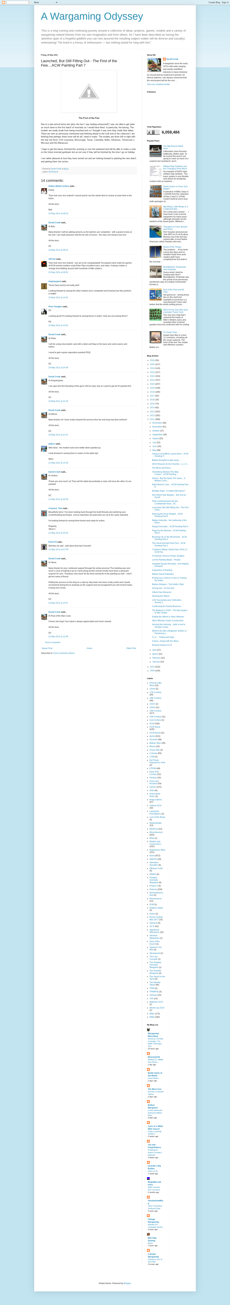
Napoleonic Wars (157, 850)
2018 (152, 392)
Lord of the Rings (157, 817)
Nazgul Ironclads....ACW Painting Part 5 (170, 526)
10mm (152, 689)
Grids (152, 790)
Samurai (153, 923)
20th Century (155, 716)
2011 (152, 419)
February (156, 658)
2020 (152, 384)
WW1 (152, 1014)
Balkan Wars (155, 743)
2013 (152, 411)
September (157, 434)
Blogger (127, 1283)
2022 (152, 376)
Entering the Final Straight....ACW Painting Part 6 (167, 515)
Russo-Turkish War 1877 (156, 918)
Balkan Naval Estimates (163, 574)
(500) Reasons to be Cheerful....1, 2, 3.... (170, 464)
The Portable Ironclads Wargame (155, 965)
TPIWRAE (154, 992)
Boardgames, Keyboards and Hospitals (174, 268)
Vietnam (153, 995)
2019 (152, 388)
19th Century (155, 711)
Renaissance (156, 898)
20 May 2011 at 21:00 (58, 401)
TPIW (152, 988)
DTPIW (153, 768)
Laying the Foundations (155, 812)
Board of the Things (172, 247)
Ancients (153, 739)
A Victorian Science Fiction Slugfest (168, 556)
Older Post (131, 648)
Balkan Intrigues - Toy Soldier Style (168, 584)
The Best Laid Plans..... (162, 468)
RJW (152, 904)
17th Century (155, 692)
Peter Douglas (55, 306)
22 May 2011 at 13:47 (58, 603)
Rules (152, 914)
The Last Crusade (153, 957)
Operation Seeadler (154, 863)
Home (89, 648)
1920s (152, 704)
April (154, 650)
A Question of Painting (162, 570)
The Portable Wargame (155, 972)
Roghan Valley (156, 908)
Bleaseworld (154, 1057)
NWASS (153, 859)
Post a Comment (52, 642)
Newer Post (47, 648)
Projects (153, 889)
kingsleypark (54, 281)
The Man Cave (154, 1089)
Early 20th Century (154, 773)
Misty (152, 838)
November (157, 427)
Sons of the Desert (155, 942)
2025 (152, 364)
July (154, 442)
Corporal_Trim (55, 508)
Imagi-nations (156, 799)
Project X (154, 886)
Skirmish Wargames (154, 936)
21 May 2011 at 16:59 (58, 499)
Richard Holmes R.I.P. (162, 645)
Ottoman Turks (156, 868)
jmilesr (51, 444)
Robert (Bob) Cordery (58, 186)
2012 (152, 415)
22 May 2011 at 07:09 (58, 549)
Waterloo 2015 (156, 1002)
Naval (152, 855)
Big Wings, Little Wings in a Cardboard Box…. (175, 207)
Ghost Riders (153, 1078)
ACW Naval (53, 172)
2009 (152, 670)
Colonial (153, 753)
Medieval (154, 829)
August (155, 438)
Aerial (152, 736)
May (154, 450)
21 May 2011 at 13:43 (58, 463)
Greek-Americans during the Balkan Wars (155, 1112)
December (157, 423)
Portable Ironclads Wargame (154, 880)
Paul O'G (52, 542)
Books (150, 1243)
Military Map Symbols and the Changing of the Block (175, 167)
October (156, 431)
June (154, 446)
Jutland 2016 (155, 805)
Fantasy (153, 777)
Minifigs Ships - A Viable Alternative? (168, 491)
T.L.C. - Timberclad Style (163, 637)
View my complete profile (158, 84)
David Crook (54, 222)
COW (152, 756)
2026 (152, 360)
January (156, 662)
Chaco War (155, 750)
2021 (152, 380)
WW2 (152, 1017)
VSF (151, 998)
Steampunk (155, 953)
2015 (152, 404)
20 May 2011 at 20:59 (58, 367)
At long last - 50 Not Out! (163, 588)
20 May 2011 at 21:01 (58, 435)
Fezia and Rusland (154, 782)
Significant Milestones (154, 931)
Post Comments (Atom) (63, 653)
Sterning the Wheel (161, 596)
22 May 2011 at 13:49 (58, 636)
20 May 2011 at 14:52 (58, 325)
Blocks (153, 746)
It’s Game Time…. (171, 332)
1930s (152, 707)
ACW (152, 723)
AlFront (52, 259)
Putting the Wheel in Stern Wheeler (168, 617)
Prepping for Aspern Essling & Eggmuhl (155, 1152)
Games (153, 787)
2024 (152, 368)
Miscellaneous (156, 832)
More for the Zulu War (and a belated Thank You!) (175, 311)
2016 (152, 399)
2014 (152, 407)
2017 (152, 396)
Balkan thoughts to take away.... (166, 460)
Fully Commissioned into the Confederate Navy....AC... (165, 502)
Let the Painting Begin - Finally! (166, 560)
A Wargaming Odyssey (92, 16)
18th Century (155, 698)
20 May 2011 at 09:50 (58, 272)
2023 (152, 372)
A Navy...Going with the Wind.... (166, 641)
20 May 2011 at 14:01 (58, 297)
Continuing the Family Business (166, 606)
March (155, 654)
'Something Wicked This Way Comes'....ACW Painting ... (165, 473)
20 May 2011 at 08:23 (58, 213)
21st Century (155, 720)
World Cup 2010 (157, 1008)
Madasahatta (155, 823)
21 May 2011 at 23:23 (58, 533)
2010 (152, 667)
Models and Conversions (155, 842)
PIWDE (153, 874)
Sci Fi (152, 926)
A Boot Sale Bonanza (161, 592)
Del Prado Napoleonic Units (157, 761)
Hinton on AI (153, 1171)
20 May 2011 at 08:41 (58, 250)
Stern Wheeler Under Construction (168, 620)
